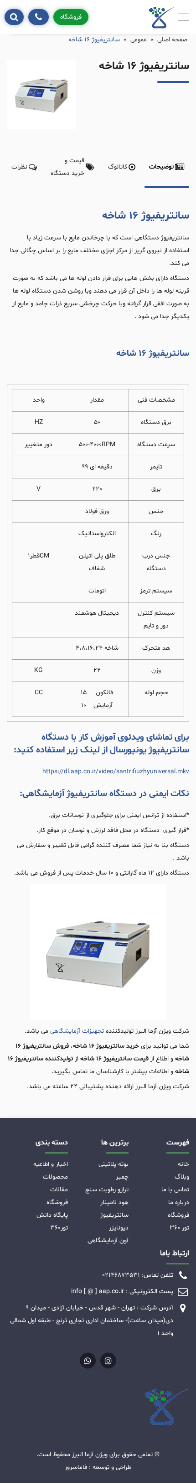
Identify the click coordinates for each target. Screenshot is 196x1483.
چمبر (122, 1177)
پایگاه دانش (52, 1215)
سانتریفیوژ (114, 1215)
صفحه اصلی (172, 39)
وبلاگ (182, 1177)
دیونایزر (119, 1228)
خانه (183, 1164)
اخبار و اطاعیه (50, 1164)
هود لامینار (114, 1202)
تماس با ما (175, 1189)
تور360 (59, 1228)
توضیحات (161, 167)
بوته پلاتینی (113, 1164)
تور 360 (179, 1228)
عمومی (138, 39)
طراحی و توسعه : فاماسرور (98, 1467)
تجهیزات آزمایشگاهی (77, 1031)
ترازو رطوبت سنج (107, 1189)
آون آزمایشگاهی (108, 1240)
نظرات (19, 167)
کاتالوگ (117, 167)
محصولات (55, 1177)
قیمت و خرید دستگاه (67, 167)
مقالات (59, 1189)
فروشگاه (71, 17)
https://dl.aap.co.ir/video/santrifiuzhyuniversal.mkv (115, 771)
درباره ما (178, 1202)
